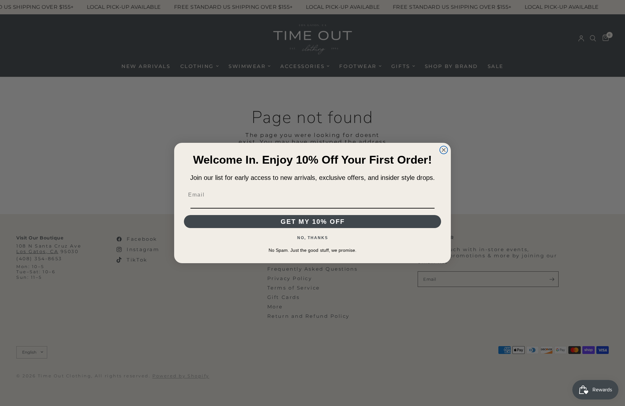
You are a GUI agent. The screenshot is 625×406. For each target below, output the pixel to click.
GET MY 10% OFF (313, 221)
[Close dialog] (444, 150)
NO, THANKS (312, 238)
